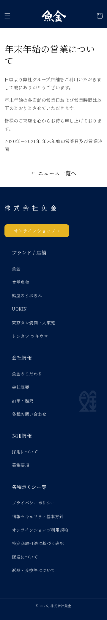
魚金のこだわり (27, 374)
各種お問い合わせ (29, 414)
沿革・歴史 (23, 400)
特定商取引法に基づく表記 (38, 543)
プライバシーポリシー (33, 503)
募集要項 (20, 465)
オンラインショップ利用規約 (40, 530)
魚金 (16, 268)
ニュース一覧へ (57, 173)
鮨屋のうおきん (27, 295)
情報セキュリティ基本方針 (38, 516)
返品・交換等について (33, 570)
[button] (7, 15)
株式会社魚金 (61, 605)
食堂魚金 (20, 282)
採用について (25, 452)
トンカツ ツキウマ (30, 336)
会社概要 (20, 387)
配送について (25, 557)
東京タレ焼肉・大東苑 (33, 323)
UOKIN (19, 309)
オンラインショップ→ (37, 231)
